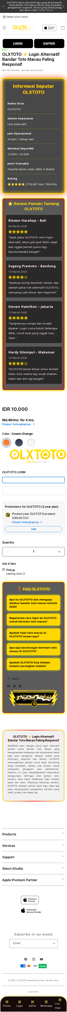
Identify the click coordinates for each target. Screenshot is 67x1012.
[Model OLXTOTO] (33, 480)
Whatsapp (46, 1005)
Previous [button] (3, 6)
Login (19, 1005)
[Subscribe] (54, 943)
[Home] (23, 27)
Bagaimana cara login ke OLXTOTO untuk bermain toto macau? (32, 619)
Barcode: (26, 70)
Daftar (32, 1005)
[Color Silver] (31, 443)
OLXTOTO (22, 980)
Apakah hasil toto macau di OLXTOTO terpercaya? (27, 634)
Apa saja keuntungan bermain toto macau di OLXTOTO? (33, 649)
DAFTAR (49, 43)
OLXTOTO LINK (15, 490)
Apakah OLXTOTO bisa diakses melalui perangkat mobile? (29, 664)
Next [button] (63, 6)
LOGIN (17, 43)
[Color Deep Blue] (19, 443)
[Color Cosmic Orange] (6, 442)
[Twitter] (15, 687)
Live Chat (58, 1005)
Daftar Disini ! (46, 10)
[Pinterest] (21, 687)
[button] (4, 28)
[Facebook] (9, 687)
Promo (7, 1005)
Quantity (8, 542)
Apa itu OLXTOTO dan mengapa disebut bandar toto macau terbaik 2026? (33, 603)
